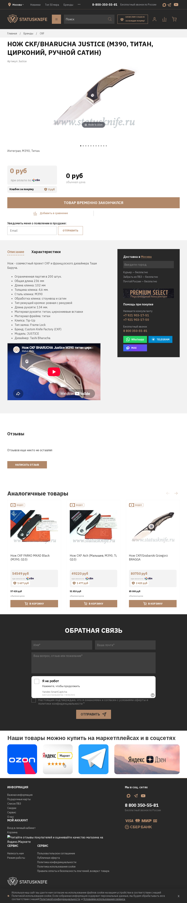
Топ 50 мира (52, 4)
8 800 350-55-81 (135, 331)
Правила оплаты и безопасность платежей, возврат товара (73, 871)
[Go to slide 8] (98, 145)
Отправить (70, 230)
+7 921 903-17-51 (136, 315)
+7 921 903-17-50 (136, 319)
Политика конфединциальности (56, 862)
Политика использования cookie (56, 866)
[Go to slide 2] (83, 145)
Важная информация (20, 795)
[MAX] (164, 4)
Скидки (11, 808)
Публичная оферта (48, 857)
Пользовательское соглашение (56, 853)
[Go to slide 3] (85, 145)
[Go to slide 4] (88, 145)
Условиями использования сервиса (104, 899)
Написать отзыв (27, 464)
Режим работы (16, 857)
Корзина (12, 832)
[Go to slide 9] (101, 145)
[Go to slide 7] (96, 145)
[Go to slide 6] (93, 145)
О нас (10, 816)
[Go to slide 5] (90, 145)
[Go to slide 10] (103, 145)
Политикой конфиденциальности (60, 899)
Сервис (11, 812)
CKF (42, 33)
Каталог (56, 19)
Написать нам (15, 853)
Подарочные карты (19, 799)
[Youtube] (176, 4)
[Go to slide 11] (106, 145)
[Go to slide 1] (80, 145)
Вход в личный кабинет (21, 828)
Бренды (68, 4)
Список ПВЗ (14, 803)
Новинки (35, 4)
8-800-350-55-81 (104, 4)
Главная (12, 33)
